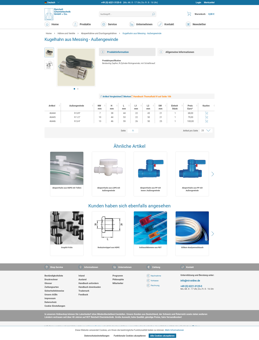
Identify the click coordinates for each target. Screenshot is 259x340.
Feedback (83, 294)
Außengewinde (76, 105)
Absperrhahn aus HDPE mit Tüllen (66, 188)
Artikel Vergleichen (111, 96)
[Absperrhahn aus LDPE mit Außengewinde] (108, 168)
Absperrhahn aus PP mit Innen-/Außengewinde (150, 189)
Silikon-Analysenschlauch (192, 247)
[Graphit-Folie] (66, 227)
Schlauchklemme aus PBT (150, 247)
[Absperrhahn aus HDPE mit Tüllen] (66, 168)
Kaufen (206, 105)
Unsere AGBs (51, 294)
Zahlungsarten (52, 287)
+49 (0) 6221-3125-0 (111, 2)
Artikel (52, 105)
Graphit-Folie (67, 247)
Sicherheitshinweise (54, 291)
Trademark (84, 291)
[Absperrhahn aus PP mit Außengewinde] (192, 168)
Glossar (48, 283)
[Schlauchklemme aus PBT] (150, 227)
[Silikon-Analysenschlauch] (192, 227)
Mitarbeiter (118, 283)
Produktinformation (118, 52)
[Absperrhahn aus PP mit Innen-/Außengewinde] (150, 168)
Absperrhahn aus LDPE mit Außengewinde (108, 189)
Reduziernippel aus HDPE (109, 247)
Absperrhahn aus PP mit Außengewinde (192, 189)
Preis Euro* (190, 107)
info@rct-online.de (190, 280)
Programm (118, 275)
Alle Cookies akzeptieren (162, 335)
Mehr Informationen (174, 330)
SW (160, 107)
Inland (82, 275)
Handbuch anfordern (89, 283)
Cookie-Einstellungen (55, 306)
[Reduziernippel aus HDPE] (108, 227)
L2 (148, 107)
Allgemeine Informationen (180, 52)
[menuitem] (200, 2)
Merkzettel (209, 2)
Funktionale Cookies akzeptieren (130, 335)
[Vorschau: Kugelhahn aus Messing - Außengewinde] (49, 52)
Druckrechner (51, 279)
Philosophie (118, 279)
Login (198, 2)
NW (100, 107)
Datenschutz (51, 302)
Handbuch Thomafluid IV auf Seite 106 (152, 96)
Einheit (174, 107)
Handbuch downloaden (90, 287)
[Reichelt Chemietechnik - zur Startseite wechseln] (58, 14)
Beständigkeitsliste (54, 275)
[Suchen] (153, 14)
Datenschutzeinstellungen (96, 335)
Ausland (82, 279)
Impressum (50, 298)
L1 (136, 107)
